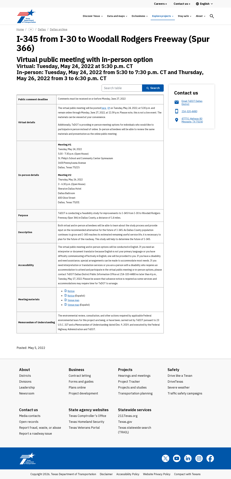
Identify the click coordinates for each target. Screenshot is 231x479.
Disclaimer (106, 474)
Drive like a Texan (180, 376)
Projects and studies (132, 387)
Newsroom (26, 393)
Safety (173, 369)
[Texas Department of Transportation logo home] (26, 16)
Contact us (28, 409)
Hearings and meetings (134, 376)
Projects (125, 369)
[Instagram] (199, 458)
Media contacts (29, 416)
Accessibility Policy (127, 474)
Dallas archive (58, 29)
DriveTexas (175, 381)
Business (76, 369)
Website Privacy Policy (156, 474)
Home (20, 29)
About (24, 369)
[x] (165, 458)
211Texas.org (127, 416)
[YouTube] (176, 458)
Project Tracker (129, 381)
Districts (25, 376)
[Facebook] (210, 458)
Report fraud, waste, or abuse (40, 428)
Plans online (77, 387)
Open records (28, 422)
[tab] (92, 16)
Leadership (27, 387)
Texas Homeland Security (86, 422)
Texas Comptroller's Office (87, 416)
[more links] (31, 29)
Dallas (42, 29)
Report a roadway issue (35, 433)
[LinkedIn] (188, 458)
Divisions (25, 381)
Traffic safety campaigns (185, 393)
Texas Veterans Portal (84, 428)
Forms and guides (81, 381)
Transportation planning (135, 393)
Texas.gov (125, 422)
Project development (83, 393)
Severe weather (179, 387)
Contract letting (80, 376)
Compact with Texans (187, 474)
